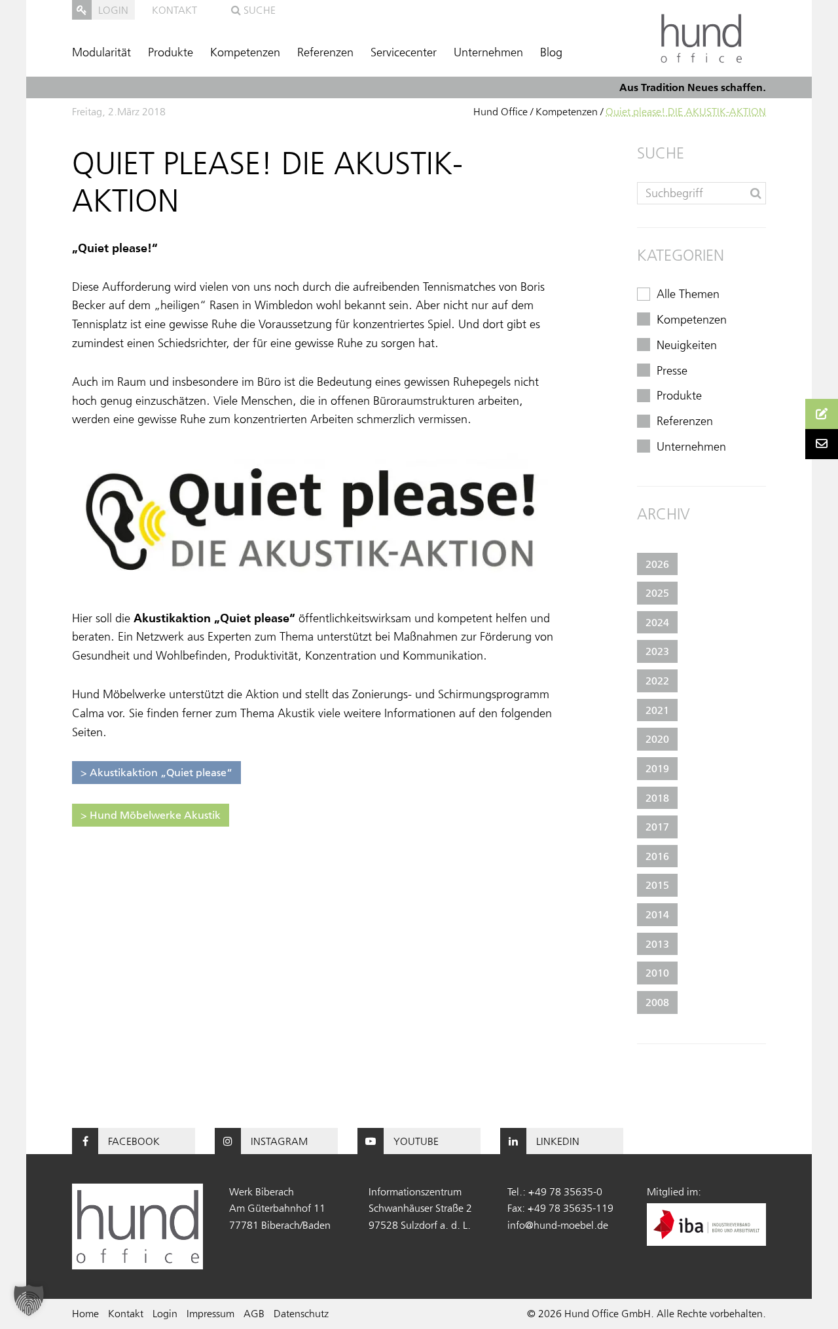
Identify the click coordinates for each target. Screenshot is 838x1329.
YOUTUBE (416, 1141)
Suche (258, 10)
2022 (657, 680)
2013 (657, 944)
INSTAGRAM (279, 1141)
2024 (657, 622)
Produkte (170, 52)
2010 (657, 973)
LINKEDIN (557, 1141)
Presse (672, 371)
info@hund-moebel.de (557, 1225)
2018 (657, 798)
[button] (29, 1300)
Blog (551, 52)
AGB (254, 1313)
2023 (657, 651)
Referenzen (325, 52)
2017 (657, 826)
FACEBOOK (134, 1141)
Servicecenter (404, 52)
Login (165, 1313)
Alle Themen (688, 294)
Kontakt (174, 10)
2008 (657, 1002)
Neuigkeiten (687, 345)
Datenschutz (301, 1313)
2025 (657, 593)
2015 (657, 885)
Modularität (101, 52)
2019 (657, 768)
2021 (657, 710)
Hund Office (500, 111)
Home (85, 1313)
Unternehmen (488, 52)
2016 (657, 856)
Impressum (210, 1313)
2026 (657, 564)
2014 (657, 914)
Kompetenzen (245, 52)
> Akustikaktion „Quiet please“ (156, 772)
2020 (657, 739)
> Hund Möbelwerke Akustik (151, 815)
